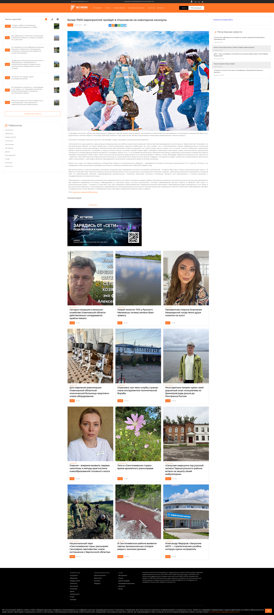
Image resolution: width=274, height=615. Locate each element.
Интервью (9, 148)
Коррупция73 (10, 137)
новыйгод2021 (86, 192)
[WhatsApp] (119, 25)
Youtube (97, 581)
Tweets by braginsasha (223, 20)
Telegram (97, 583)
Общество (9, 133)
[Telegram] (202, 2)
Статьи (120, 578)
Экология (9, 166)
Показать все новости (32, 114)
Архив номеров (124, 581)
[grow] (52, 19)
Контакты (151, 8)
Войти (184, 8)
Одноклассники (100, 575)
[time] (46, 19)
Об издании (97, 8)
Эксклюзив (9, 144)
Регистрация (196, 8)
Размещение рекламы (136, 8)
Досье (7, 152)
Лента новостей (13, 19)
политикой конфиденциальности (225, 612)
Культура (8, 163)
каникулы (76, 192)
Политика (9, 141)
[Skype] (122, 25)
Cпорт (7, 159)
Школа (95, 192)
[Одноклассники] (192, 2)
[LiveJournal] (116, 25)
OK (268, 611)
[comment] (57, 19)
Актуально (9, 130)
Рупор (161, 8)
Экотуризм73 (10, 155)
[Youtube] (199, 2)
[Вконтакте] (195, 2)
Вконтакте (98, 578)
